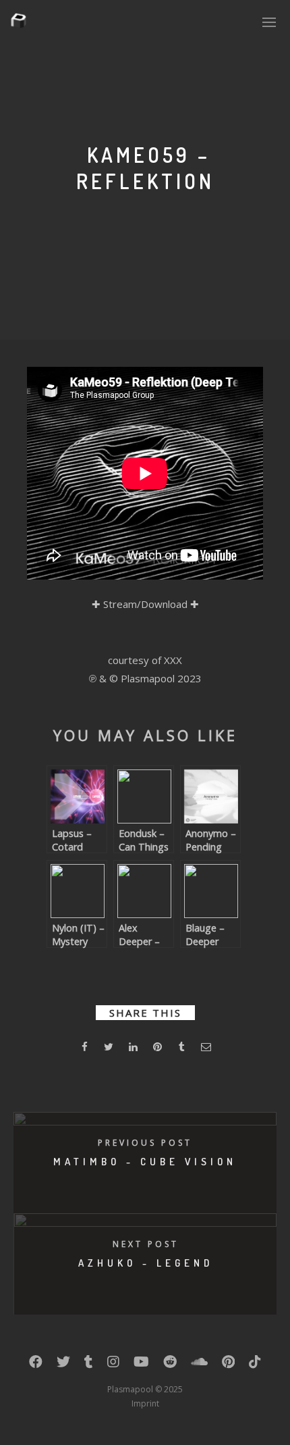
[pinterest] (157, 1049)
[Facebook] (35, 1364)
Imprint (145, 1403)
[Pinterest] (228, 1364)
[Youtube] (141, 1364)
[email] (206, 1049)
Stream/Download (145, 604)
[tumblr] (181, 1049)
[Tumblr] (88, 1364)
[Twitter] (63, 1364)
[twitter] (108, 1049)
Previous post (145, 1142)
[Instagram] (113, 1364)
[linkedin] (133, 1049)
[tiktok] (255, 1364)
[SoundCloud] (199, 1364)
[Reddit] (170, 1364)
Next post (146, 1244)
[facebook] (84, 1049)
